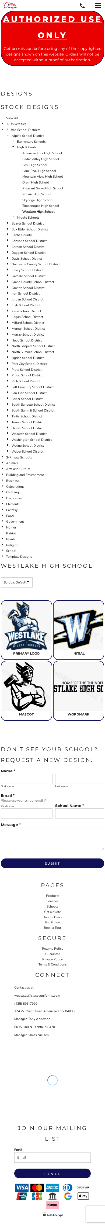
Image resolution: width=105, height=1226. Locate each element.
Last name (61, 786)
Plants (11, 539)
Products (52, 896)
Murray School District (28, 334)
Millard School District (28, 323)
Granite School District (28, 288)
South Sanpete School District (33, 404)
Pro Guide (52, 922)
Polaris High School (36, 194)
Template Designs (19, 557)
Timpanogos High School (40, 206)
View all (12, 118)
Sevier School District (27, 399)
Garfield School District (29, 276)
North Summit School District (33, 352)
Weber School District (27, 451)
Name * (8, 771)
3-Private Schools (19, 457)
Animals (12, 463)
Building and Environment (25, 475)
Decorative (14, 498)
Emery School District (27, 270)
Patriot (11, 533)
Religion (12, 545)
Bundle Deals (52, 917)
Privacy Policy (52, 959)
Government (15, 521)
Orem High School (35, 182)
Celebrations (15, 486)
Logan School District (27, 317)
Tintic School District (27, 416)
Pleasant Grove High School (42, 188)
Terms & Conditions (52, 964)
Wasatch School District (29, 434)
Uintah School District (28, 428)
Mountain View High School (42, 176)
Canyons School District (29, 241)
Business (12, 481)
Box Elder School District (30, 229)
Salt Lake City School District (33, 387)
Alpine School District (28, 136)
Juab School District (26, 305)
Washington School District (32, 440)
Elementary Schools (31, 142)
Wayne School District (28, 445)
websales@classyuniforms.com (37, 995)
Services (52, 901)
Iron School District (26, 293)
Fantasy (12, 510)
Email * (8, 795)
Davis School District (27, 258)
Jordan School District (27, 299)
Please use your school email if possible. (23, 803)
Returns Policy (52, 948)
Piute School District (26, 370)
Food (10, 516)
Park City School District (29, 364)
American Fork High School (42, 153)
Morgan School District (28, 328)
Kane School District (26, 311)
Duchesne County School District (36, 264)
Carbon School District (28, 247)
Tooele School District (28, 422)
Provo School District (27, 375)
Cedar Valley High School (40, 159)
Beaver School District (28, 223)
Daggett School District (29, 253)
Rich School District (26, 381)
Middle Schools (28, 217)
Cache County (22, 235)
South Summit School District (33, 410)
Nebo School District (27, 340)
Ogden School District (28, 358)
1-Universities (16, 124)
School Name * (69, 805)
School (11, 551)
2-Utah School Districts (23, 130)
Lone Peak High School (39, 171)
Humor (11, 527)
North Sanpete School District (33, 346)
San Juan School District (29, 393)
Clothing (12, 492)
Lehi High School (34, 165)
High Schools (27, 147)
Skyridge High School (38, 200)
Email (18, 1150)
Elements (13, 504)
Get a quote (52, 912)
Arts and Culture (18, 469)
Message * (11, 824)
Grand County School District (33, 282)
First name (7, 786)
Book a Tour (52, 928)
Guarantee (52, 954)
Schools (52, 906)
